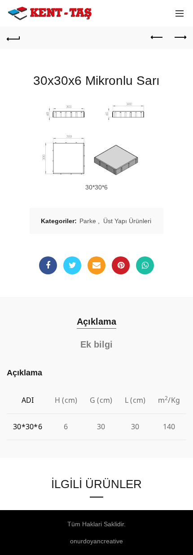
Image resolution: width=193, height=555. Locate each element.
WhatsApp (145, 265)
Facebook (48, 265)
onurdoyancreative (96, 541)
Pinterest (121, 265)
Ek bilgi (96, 344)
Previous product (157, 38)
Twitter (72, 265)
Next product (179, 38)
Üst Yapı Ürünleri (127, 221)
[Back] (13, 38)
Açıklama (96, 321)
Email (96, 265)
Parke (87, 221)
